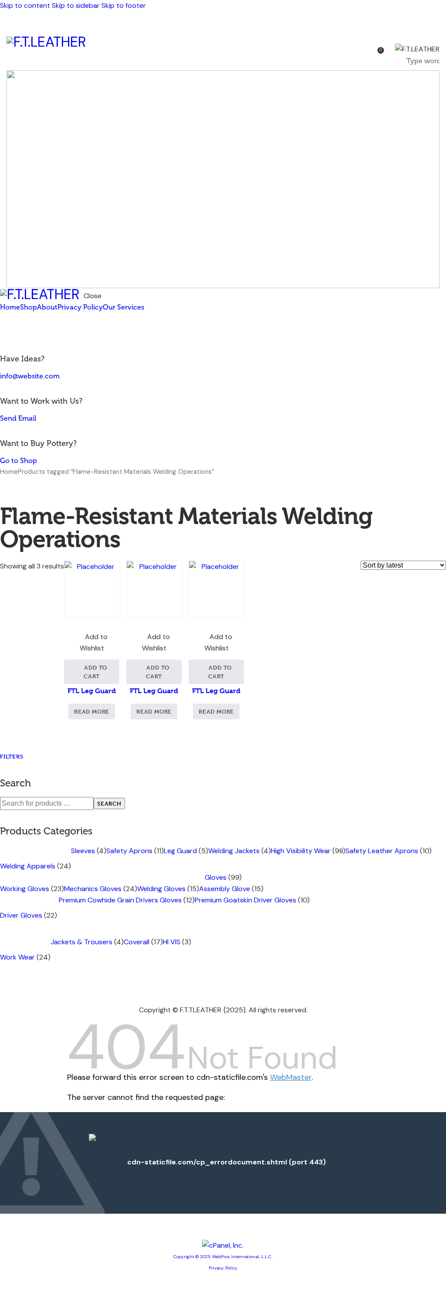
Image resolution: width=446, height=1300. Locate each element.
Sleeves (83, 850)
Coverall (136, 941)
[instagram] (34, 333)
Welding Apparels (27, 866)
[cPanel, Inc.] (222, 1245)
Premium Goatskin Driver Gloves (245, 900)
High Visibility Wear (301, 850)
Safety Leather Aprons (381, 850)
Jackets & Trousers (81, 941)
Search (109, 803)
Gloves (215, 877)
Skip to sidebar (76, 5)
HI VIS (171, 941)
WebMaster (290, 1077)
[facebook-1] (5, 333)
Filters (12, 756)
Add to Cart (95, 672)
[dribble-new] (24, 333)
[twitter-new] (14, 333)
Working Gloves (24, 888)
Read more (91, 711)
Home (9, 471)
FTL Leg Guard (92, 691)
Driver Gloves (21, 915)
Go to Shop (18, 460)
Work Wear (17, 957)
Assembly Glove (224, 888)
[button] (91, 642)
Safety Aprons (129, 850)
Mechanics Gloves (93, 888)
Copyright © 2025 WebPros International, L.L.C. (222, 1256)
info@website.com (30, 376)
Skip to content (25, 5)
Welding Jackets (234, 850)
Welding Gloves (161, 888)
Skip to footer (123, 5)
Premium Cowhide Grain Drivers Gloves (120, 900)
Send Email (18, 418)
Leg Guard (180, 850)
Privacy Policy (223, 1268)
